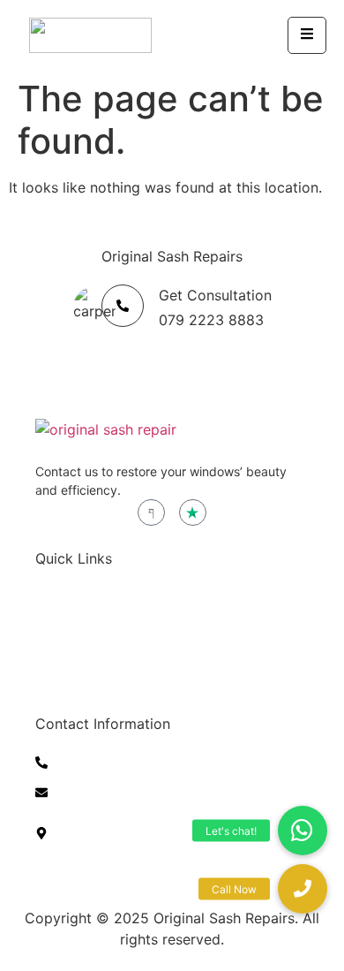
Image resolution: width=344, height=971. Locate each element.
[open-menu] (307, 35)
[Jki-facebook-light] (151, 513)
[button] (302, 889)
